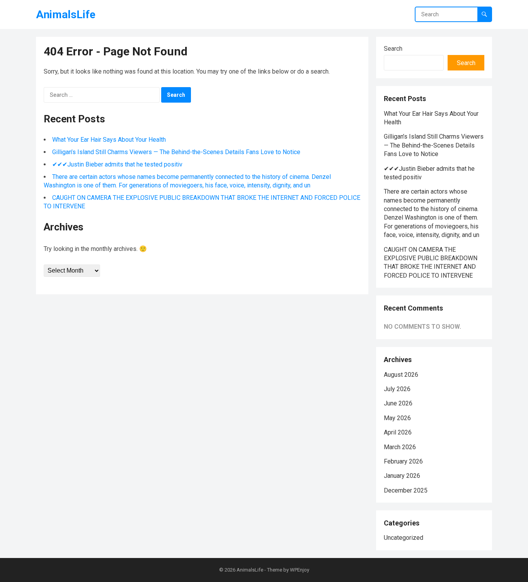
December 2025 (406, 490)
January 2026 (402, 475)
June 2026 (398, 403)
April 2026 (398, 432)
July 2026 (397, 389)
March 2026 (400, 447)
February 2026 (403, 461)
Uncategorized (403, 537)
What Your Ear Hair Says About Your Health (109, 139)
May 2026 (397, 418)
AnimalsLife (65, 14)
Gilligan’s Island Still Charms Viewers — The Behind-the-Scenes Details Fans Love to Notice (176, 152)
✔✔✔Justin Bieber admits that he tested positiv (117, 164)
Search (393, 48)
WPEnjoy (299, 570)
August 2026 (401, 374)
